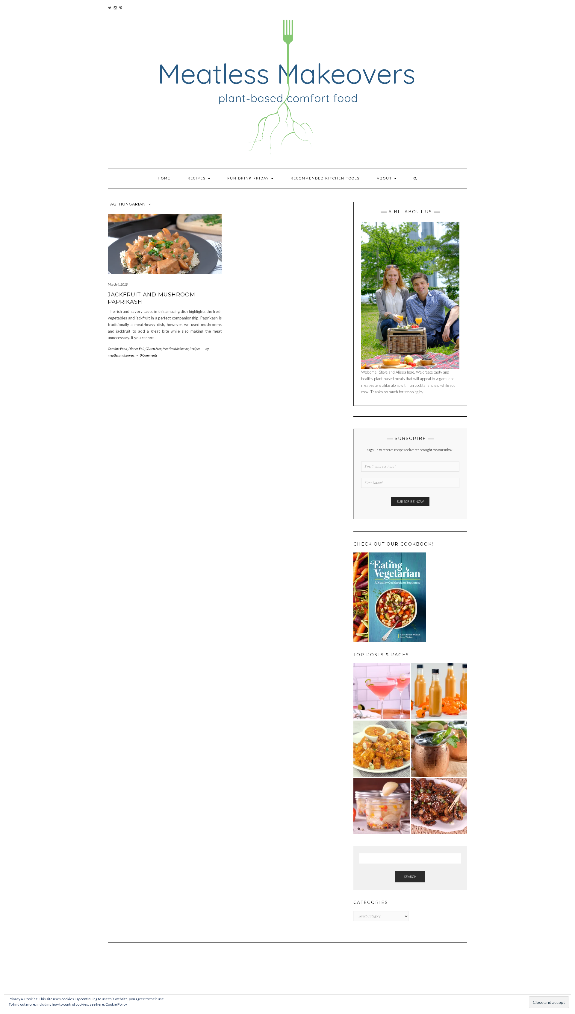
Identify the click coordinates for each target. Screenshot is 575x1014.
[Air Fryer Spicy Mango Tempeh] (381, 749)
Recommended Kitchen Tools (325, 178)
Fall (141, 349)
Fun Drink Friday (248, 178)
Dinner (133, 349)
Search (410, 877)
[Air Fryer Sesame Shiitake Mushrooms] (439, 806)
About (385, 178)
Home (164, 178)
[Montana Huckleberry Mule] (439, 749)
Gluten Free (153, 349)
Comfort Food (117, 349)
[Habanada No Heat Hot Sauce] (439, 691)
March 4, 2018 (118, 284)
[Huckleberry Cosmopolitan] (381, 691)
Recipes (197, 178)
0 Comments (148, 355)
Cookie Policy (116, 1004)
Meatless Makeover (175, 349)
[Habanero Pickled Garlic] (381, 806)
